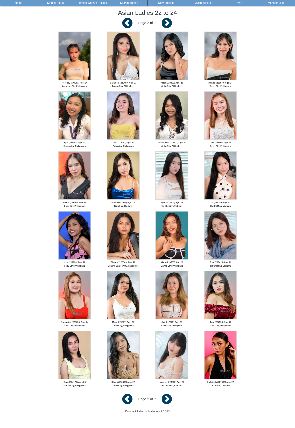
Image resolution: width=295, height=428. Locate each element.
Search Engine (129, 2)
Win (239, 2)
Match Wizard (202, 2)
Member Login (276, 2)
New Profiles (166, 2)
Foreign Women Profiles (92, 2)
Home (18, 2)
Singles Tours (55, 2)
